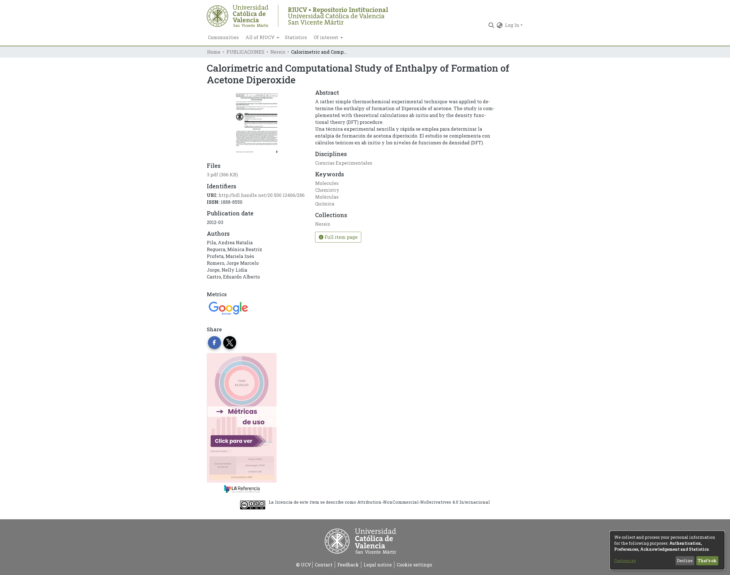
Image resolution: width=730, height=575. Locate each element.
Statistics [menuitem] (296, 37)
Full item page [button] (340, 237)
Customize (625, 560)
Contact (323, 565)
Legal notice (378, 565)
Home (213, 52)
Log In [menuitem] (512, 25)
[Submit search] (491, 25)
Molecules (326, 183)
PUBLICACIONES (245, 52)
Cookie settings (414, 565)
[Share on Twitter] (229, 342)
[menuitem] (261, 37)
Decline (685, 560)
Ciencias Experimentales (343, 163)
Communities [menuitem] (223, 37)
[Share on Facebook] (214, 342)
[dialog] (667, 550)
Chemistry (327, 190)
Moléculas (326, 197)
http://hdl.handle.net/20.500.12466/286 (261, 195)
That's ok (707, 560)
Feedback (348, 565)
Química (324, 204)
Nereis (277, 52)
